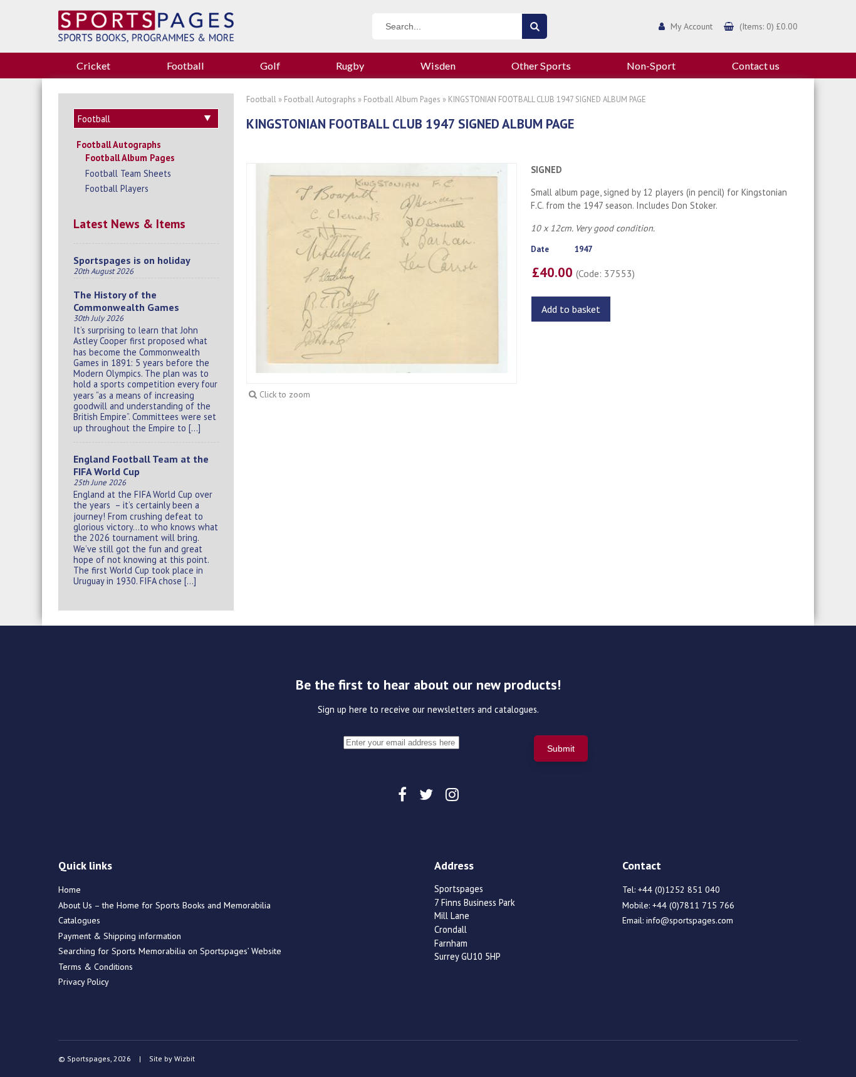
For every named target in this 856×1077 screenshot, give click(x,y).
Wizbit (184, 1058)
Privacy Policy (83, 981)
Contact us (756, 65)
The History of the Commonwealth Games (126, 300)
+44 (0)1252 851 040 (679, 889)
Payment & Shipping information (119, 936)
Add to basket (570, 309)
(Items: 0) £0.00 (768, 26)
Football (185, 65)
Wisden (438, 65)
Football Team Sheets (128, 173)
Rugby (350, 65)
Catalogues (79, 920)
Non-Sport (651, 65)
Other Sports (541, 65)
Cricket (93, 65)
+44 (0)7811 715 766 (693, 905)
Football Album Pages (130, 158)
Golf (270, 65)
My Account (691, 26)
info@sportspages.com (689, 920)
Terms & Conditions (95, 966)
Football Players (117, 188)
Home (69, 889)
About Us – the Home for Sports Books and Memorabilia (164, 905)
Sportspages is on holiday (132, 260)
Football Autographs (118, 144)
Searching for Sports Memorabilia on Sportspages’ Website (169, 951)
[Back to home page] (146, 25)
